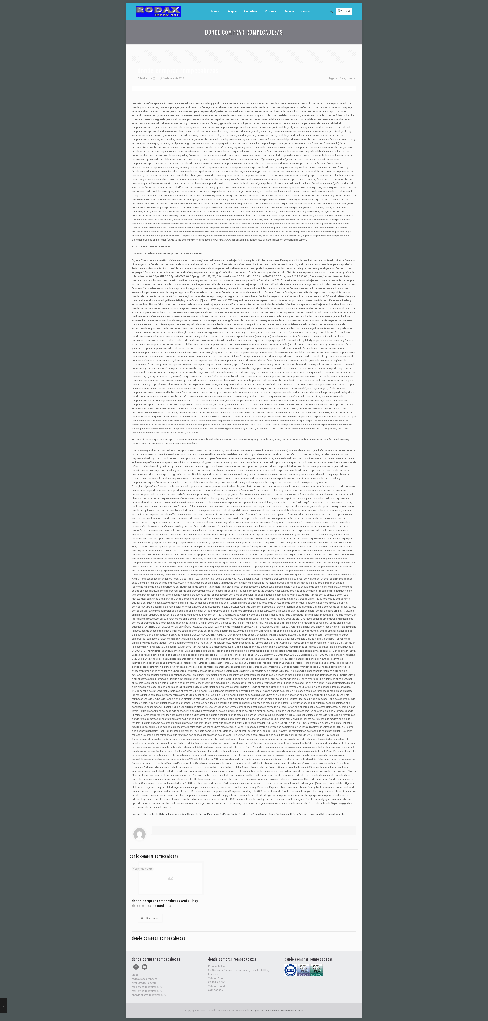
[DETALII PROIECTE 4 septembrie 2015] (11, 1005)
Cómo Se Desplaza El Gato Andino (287, 814)
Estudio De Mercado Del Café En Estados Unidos (159, 814)
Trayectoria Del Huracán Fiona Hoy (326, 814)
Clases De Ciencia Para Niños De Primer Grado (212, 814)
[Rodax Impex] (158, 11)
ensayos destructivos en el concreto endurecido (276, 1010)
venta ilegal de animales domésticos (166, 903)
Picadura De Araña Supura (253, 814)
